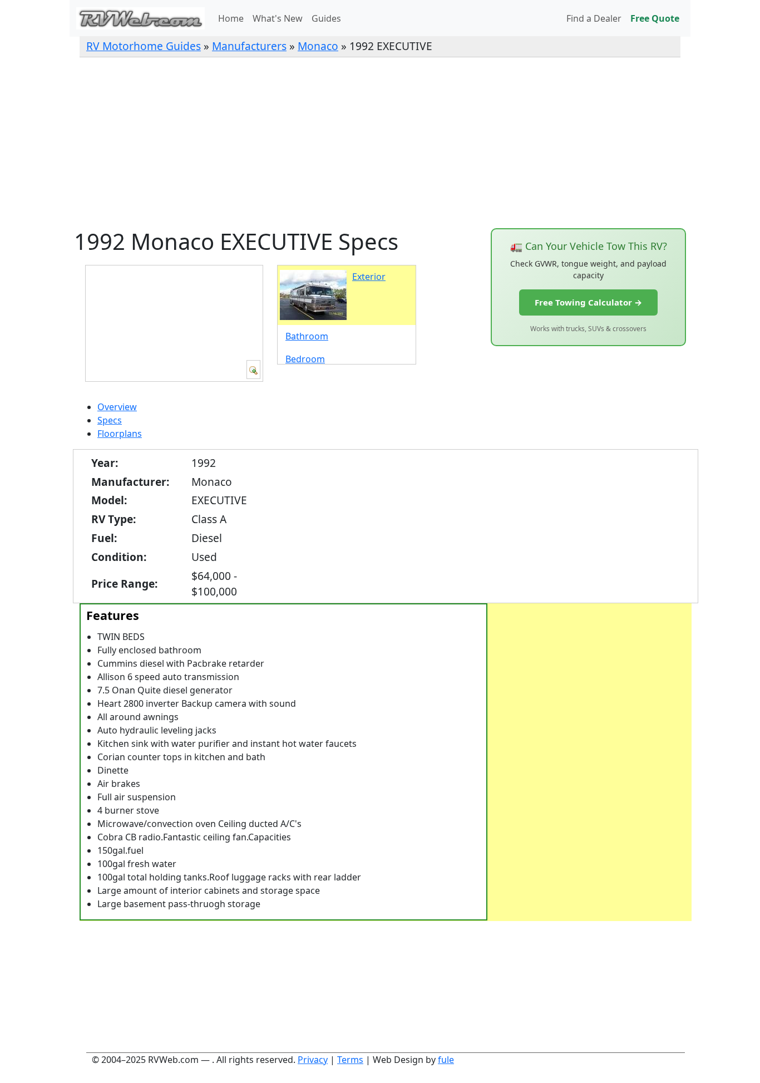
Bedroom (305, 359)
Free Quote (654, 18)
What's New (278, 18)
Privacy (313, 1060)
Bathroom (306, 336)
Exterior (369, 276)
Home (231, 18)
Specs (109, 420)
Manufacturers (249, 45)
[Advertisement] (380, 142)
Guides (326, 18)
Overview (117, 407)
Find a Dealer (593, 18)
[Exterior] (253, 369)
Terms (350, 1060)
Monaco (318, 45)
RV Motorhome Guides (143, 45)
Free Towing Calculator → (588, 302)
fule (446, 1060)
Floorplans (119, 433)
